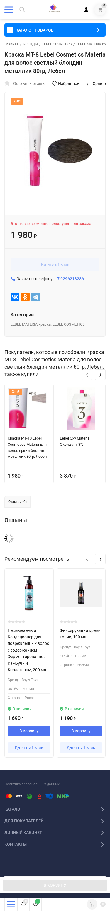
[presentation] (87, 374)
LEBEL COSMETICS (57, 44)
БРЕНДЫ (30, 44)
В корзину (29, 731)
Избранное (68, 83)
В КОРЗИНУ (55, 885)
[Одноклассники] (25, 297)
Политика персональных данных (32, 784)
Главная (11, 44)
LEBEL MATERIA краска (31, 324)
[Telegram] (35, 297)
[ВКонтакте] (15, 297)
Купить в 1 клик (55, 264)
